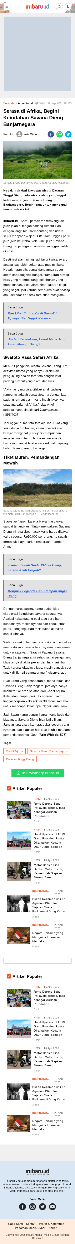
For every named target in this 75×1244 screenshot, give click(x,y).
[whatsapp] (59, 134)
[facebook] (51, 134)
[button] (68, 6)
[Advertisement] (37, 54)
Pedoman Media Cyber (30, 1227)
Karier (53, 1227)
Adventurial (25, 103)
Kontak (30, 1223)
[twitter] (68, 134)
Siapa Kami (15, 1223)
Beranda (9, 103)
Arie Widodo (32, 134)
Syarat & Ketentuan (51, 1223)
